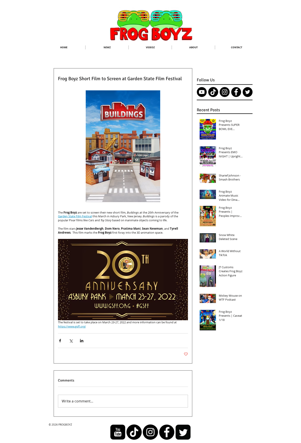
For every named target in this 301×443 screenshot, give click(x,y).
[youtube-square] (117, 432)
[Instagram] (225, 92)
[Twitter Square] (183, 432)
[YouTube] (202, 92)
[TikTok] (213, 92)
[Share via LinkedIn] (82, 341)
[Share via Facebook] (60, 341)
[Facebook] (236, 92)
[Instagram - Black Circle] (150, 432)
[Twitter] (248, 92)
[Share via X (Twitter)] (71, 341)
